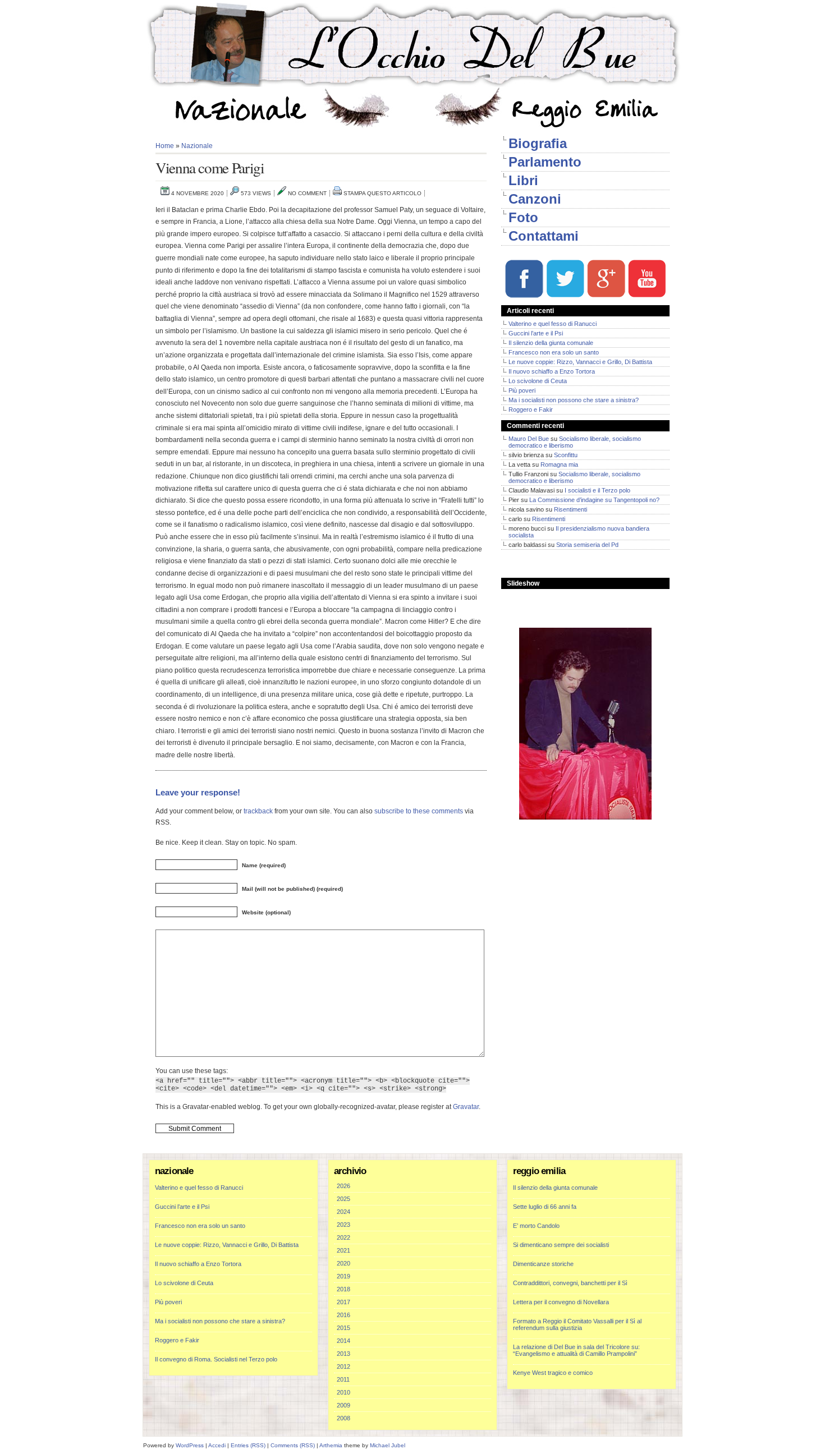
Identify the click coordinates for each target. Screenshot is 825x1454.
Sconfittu (566, 455)
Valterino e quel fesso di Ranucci (552, 323)
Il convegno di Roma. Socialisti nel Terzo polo (216, 1359)
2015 (343, 1327)
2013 (343, 1353)
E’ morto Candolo (536, 1225)
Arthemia (330, 1445)
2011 (343, 1379)
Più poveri (521, 390)
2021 (343, 1250)
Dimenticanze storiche (543, 1263)
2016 (343, 1315)
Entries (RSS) (248, 1445)
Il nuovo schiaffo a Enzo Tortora (551, 371)
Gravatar (466, 1106)
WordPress (190, 1445)
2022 (343, 1237)
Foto (523, 217)
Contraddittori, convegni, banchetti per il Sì (570, 1283)
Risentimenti (570, 509)
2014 (343, 1340)
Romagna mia (559, 464)
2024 (343, 1211)
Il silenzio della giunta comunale (550, 342)
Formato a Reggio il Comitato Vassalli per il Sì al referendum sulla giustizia (577, 1324)
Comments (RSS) (293, 1445)
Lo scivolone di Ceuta (537, 381)
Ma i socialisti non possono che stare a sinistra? (573, 400)
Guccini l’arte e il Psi (535, 333)
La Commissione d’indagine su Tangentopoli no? (594, 499)
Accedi (217, 1445)
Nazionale (197, 146)
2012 (343, 1366)
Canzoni (534, 198)
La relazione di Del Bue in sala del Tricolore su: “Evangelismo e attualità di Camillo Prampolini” (576, 1350)
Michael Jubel (387, 1445)
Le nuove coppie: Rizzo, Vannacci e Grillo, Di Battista (580, 361)
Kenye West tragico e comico (553, 1372)
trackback (258, 811)
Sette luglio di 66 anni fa (544, 1206)
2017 (343, 1302)
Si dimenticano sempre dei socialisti (561, 1244)
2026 (343, 1185)
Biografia (537, 143)
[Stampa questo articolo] (337, 193)
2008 (343, 1418)
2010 (343, 1392)
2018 (343, 1289)
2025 (343, 1198)
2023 (343, 1224)
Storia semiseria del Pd (587, 544)
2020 (343, 1263)
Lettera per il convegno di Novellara (561, 1302)
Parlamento (544, 161)
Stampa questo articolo (382, 193)
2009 (343, 1405)
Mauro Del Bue (528, 438)
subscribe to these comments (418, 811)
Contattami (543, 235)
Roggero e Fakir (530, 409)
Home (164, 146)
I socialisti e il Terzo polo (597, 490)
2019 (343, 1276)
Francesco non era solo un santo (553, 352)
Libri (523, 180)
